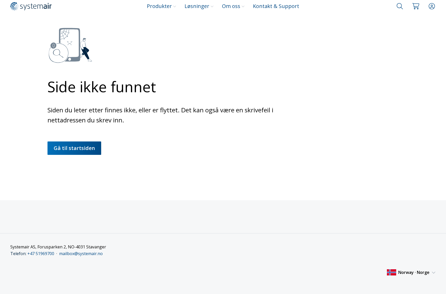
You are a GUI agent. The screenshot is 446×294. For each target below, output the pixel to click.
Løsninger (197, 6)
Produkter (159, 6)
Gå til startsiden (74, 148)
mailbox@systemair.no (81, 253)
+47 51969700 (40, 253)
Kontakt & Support (276, 6)
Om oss (231, 6)
